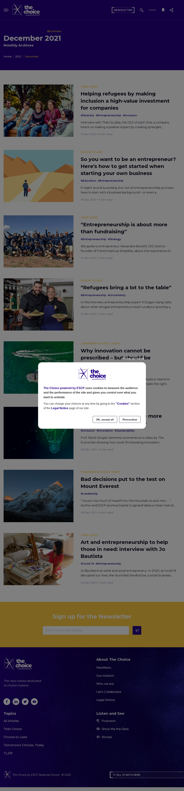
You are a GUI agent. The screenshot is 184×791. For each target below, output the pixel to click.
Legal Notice (59, 408)
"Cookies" (123, 403)
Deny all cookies (134, 358)
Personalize (130, 419)
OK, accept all (105, 419)
